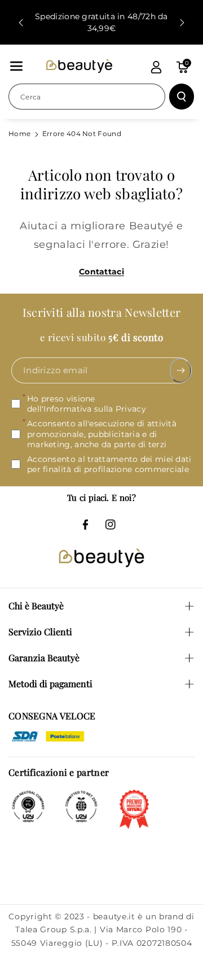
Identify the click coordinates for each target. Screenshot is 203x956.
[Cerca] (181, 97)
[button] (16, 66)
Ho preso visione (86, 404)
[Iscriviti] (180, 370)
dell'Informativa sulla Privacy (86, 409)
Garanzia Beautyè (44, 657)
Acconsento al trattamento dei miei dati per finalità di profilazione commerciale (109, 464)
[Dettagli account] (156, 67)
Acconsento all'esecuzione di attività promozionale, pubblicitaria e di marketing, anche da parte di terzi (101, 434)
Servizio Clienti (40, 632)
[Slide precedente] (20, 22)
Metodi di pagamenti (50, 683)
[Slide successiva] (182, 22)
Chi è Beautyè (36, 606)
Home (19, 133)
